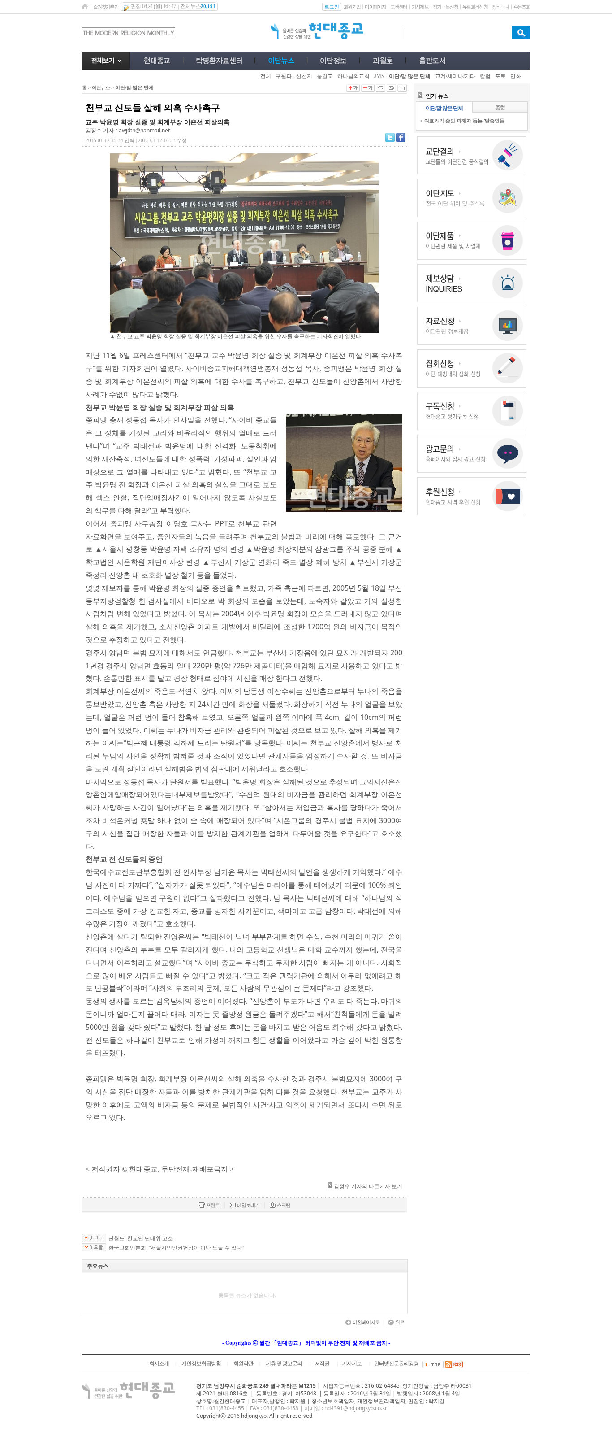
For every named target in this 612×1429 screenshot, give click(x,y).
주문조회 (521, 6)
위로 (399, 1322)
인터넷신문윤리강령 (396, 1363)
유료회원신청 (474, 6)
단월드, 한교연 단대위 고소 (140, 1238)
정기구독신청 (445, 6)
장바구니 (500, 6)
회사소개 (159, 1363)
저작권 (322, 1363)
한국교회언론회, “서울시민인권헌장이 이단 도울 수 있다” (176, 1247)
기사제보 (420, 6)
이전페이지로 (366, 1322)
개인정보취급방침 (201, 1363)
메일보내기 (248, 1205)
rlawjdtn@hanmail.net (142, 130)
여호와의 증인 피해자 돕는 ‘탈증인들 (464, 120)
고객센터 (398, 6)
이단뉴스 (101, 87)
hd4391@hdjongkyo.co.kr (355, 1408)
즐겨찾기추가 (105, 6)
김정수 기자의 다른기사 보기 (368, 1186)
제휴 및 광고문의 (284, 1363)
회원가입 (352, 6)
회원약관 (243, 1363)
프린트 (213, 1205)
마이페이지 (375, 6)
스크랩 (283, 1205)
